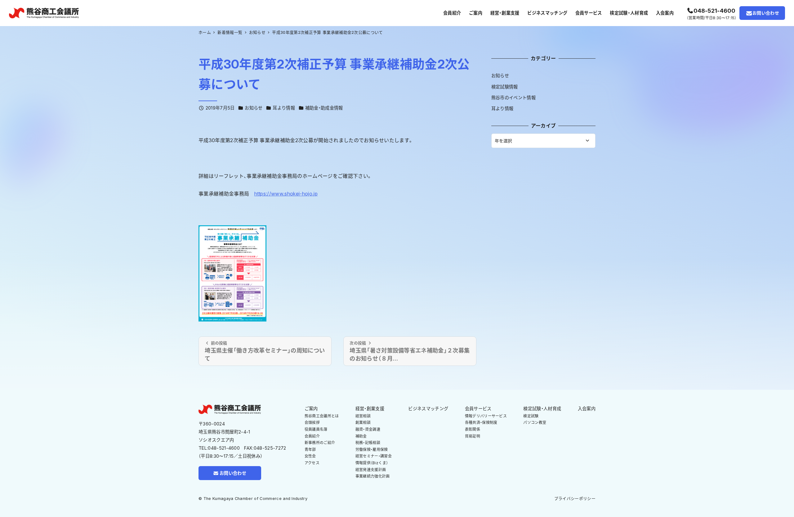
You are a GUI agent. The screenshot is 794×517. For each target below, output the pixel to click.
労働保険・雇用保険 (371, 449)
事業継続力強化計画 (372, 476)
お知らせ (253, 107)
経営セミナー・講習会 (373, 456)
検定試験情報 (504, 86)
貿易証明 (472, 436)
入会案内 (587, 408)
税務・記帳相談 (367, 442)
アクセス (312, 463)
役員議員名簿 (316, 429)
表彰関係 (472, 429)
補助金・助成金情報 (324, 107)
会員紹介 (312, 436)
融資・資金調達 (367, 429)
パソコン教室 (534, 422)
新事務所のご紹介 (320, 442)
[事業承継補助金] (232, 273)
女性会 (310, 456)
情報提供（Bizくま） (371, 463)
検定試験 (530, 416)
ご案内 (311, 408)
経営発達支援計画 (370, 469)
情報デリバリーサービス (486, 416)
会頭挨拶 (312, 422)
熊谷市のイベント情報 (513, 97)
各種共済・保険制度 (481, 422)
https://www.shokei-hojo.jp (286, 194)
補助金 (361, 436)
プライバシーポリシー (575, 498)
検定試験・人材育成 (542, 408)
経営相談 (363, 416)
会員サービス (478, 408)
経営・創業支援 (369, 408)
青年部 (310, 449)
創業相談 (363, 422)
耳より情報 (284, 107)
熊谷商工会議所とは (322, 416)
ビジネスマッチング (428, 408)
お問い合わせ (765, 13)
